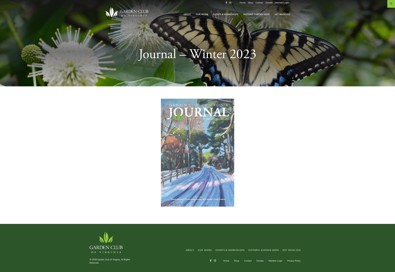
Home (242, 3)
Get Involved (282, 14)
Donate (269, 3)
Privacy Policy (294, 261)
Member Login (282, 3)
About (187, 14)
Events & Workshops (225, 14)
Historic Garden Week (256, 14)
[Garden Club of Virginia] (128, 12)
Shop (250, 3)
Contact (259, 3)
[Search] (391, 4)
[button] (226, 2)
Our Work (202, 14)
